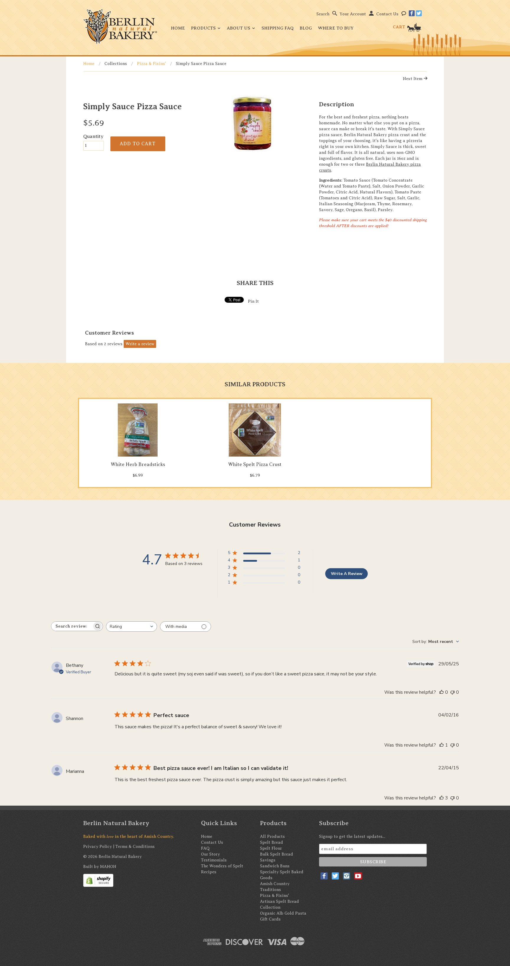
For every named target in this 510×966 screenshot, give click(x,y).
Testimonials (214, 860)
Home (178, 28)
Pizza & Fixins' (151, 63)
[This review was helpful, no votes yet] (441, 692)
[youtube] (358, 875)
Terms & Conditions (135, 846)
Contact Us (387, 14)
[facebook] (412, 13)
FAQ (205, 848)
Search (322, 14)
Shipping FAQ (277, 28)
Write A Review (346, 573)
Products (204, 28)
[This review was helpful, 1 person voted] (441, 745)
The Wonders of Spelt (222, 866)
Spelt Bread (271, 842)
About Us (239, 28)
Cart (399, 27)
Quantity (93, 136)
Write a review (139, 344)
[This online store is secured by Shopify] (98, 880)
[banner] (120, 27)
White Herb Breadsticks (138, 464)
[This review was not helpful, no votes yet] (452, 692)
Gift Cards (270, 919)
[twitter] (419, 13)
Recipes (208, 872)
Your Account (353, 14)
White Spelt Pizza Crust (255, 464)
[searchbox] (71, 626)
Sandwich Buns (275, 866)
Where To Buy (336, 28)
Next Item (413, 78)
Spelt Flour (271, 848)
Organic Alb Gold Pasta (283, 913)
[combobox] (131, 626)
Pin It (253, 301)
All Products (272, 836)
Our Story (210, 854)
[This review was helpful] (441, 798)
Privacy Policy (97, 846)
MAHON (108, 866)
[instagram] (346, 875)
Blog (306, 28)
